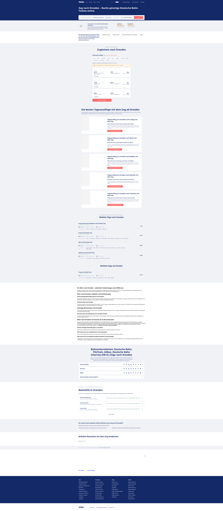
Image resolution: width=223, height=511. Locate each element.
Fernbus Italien (98, 493)
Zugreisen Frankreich (84, 493)
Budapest (102, 60)
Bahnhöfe (81, 487)
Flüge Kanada (115, 489)
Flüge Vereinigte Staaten (117, 491)
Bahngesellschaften (83, 482)
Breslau (108, 60)
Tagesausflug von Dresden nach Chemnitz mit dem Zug (123, 194)
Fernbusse (97, 479)
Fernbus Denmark (99, 491)
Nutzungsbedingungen (102, 507)
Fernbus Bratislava (99, 498)
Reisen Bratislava (132, 484)
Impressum (92, 507)
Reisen (129, 479)
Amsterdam (95, 60)
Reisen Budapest (132, 489)
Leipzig (117, 58)
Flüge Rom (114, 497)
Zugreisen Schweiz (83, 495)
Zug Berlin (81, 497)
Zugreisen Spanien (83, 491)
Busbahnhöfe (98, 487)
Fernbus (90, 2)
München (104, 58)
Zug (86, 2)
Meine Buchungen (126, 2)
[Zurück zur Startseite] (82, 2)
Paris (113, 58)
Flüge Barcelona (115, 495)
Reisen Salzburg (132, 482)
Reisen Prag (131, 485)
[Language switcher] (117, 2)
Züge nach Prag (82, 441)
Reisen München (132, 487)
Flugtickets (114, 485)
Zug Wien (81, 498)
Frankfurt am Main (125, 58)
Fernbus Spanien (99, 482)
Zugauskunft (82, 489)
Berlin (98, 58)
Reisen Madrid (131, 498)
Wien (109, 58)
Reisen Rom (131, 497)
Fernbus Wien (98, 495)
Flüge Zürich (114, 482)
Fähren (98, 2)
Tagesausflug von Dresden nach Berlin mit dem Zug (122, 139)
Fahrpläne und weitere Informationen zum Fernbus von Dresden (126, 428)
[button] (109, 17)
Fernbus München (99, 497)
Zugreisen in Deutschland (91, 447)
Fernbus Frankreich (99, 484)
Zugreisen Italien (82, 484)
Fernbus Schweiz (99, 489)
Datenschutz (111, 507)
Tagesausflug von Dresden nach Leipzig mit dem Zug (122, 120)
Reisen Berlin (131, 493)
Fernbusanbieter (99, 485)
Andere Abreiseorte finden (111, 55)
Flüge (94, 2)
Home (80, 447)
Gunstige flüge (115, 484)
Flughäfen (114, 487)
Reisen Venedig (131, 495)
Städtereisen (131, 491)
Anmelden (142, 2)
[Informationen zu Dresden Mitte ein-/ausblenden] (142, 409)
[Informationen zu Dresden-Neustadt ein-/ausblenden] (142, 403)
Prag (94, 58)
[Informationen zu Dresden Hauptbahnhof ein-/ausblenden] (142, 398)
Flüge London (115, 493)
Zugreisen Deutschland (84, 485)
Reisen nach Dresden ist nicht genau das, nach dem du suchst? (93, 428)
